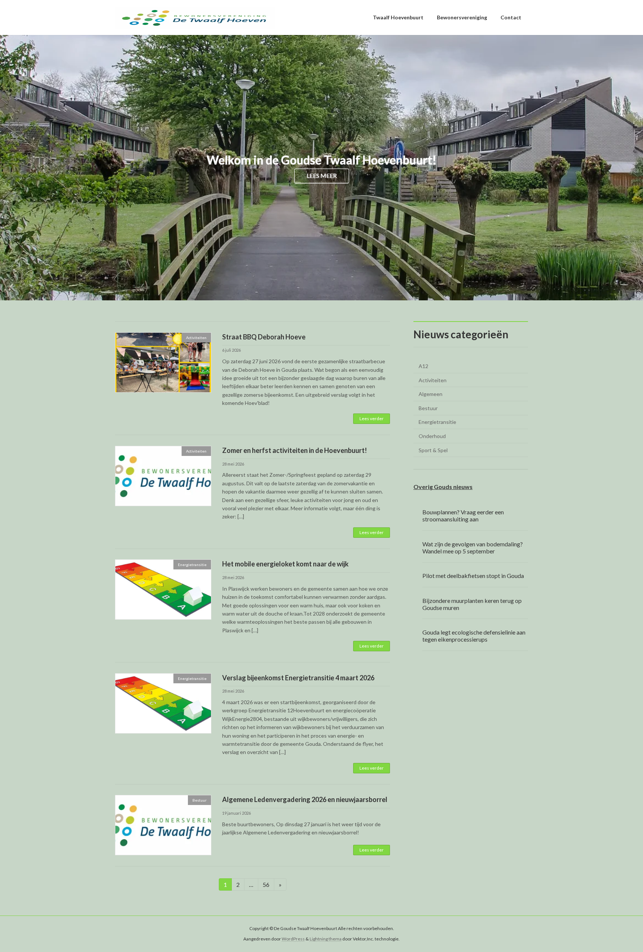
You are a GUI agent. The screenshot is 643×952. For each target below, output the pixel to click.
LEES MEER (322, 175)
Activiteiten (433, 380)
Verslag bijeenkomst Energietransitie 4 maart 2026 (298, 678)
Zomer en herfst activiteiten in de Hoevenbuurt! (294, 450)
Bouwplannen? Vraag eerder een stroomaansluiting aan (463, 515)
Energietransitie (437, 422)
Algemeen (430, 394)
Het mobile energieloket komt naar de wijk (285, 564)
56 (268, 884)
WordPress (293, 939)
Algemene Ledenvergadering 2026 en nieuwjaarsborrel (304, 799)
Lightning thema (326, 939)
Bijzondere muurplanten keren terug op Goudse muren (472, 604)
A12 (423, 366)
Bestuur (428, 408)
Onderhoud (432, 436)
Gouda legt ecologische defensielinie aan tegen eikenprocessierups (473, 636)
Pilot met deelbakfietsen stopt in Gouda (473, 575)
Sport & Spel (433, 450)
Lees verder (371, 418)
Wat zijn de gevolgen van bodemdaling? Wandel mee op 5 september (472, 547)
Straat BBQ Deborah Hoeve (263, 337)
